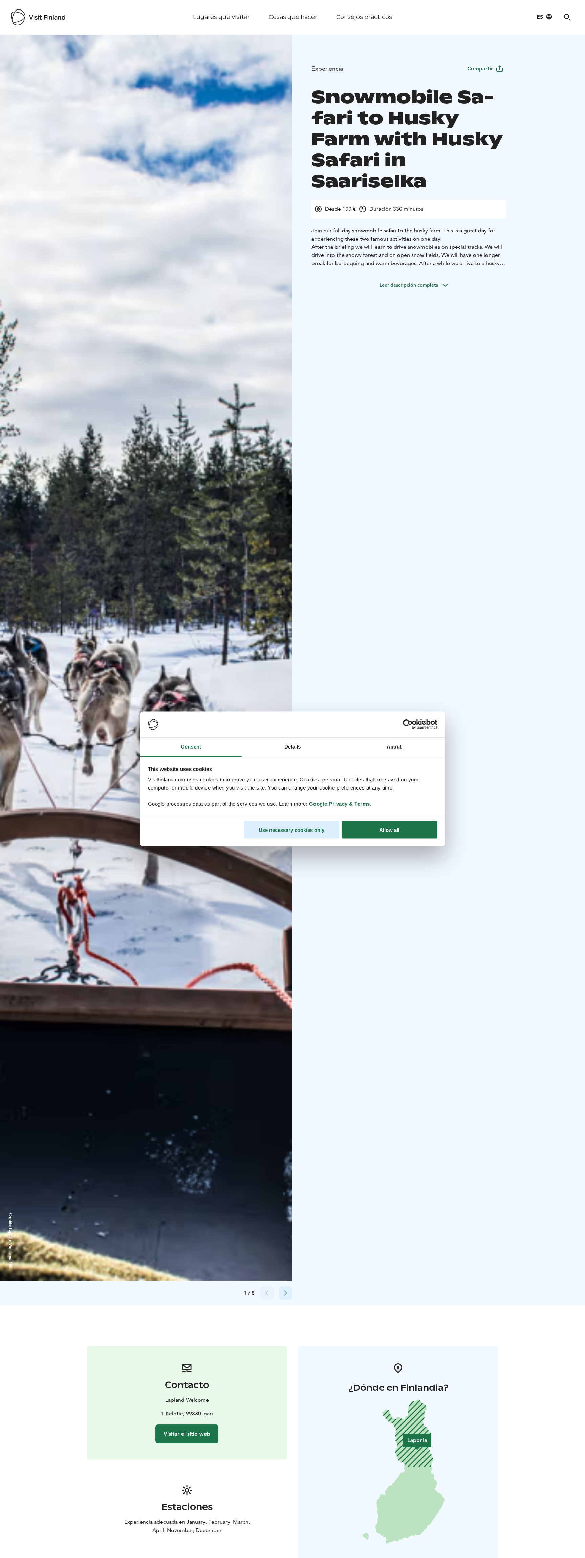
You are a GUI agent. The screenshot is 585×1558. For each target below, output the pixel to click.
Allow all (389, 830)
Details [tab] (292, 747)
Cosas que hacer (293, 17)
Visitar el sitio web (187, 1434)
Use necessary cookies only (291, 830)
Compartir (480, 68)
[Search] (567, 17)
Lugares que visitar (221, 17)
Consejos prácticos (364, 17)
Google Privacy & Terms (339, 804)
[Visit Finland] (38, 17)
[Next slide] (285, 1293)
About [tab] (394, 747)
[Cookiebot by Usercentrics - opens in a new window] (407, 724)
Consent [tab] (191, 747)
